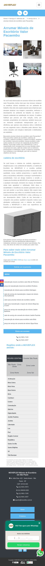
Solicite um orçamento (22, 267)
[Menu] (39, 4)
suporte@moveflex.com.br (23, 500)
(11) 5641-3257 (23, 340)
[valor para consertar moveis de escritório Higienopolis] (12, 88)
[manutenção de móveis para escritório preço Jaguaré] (12, 69)
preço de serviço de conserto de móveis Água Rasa (21, 323)
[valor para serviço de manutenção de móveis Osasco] (12, 49)
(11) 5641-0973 (23, 487)
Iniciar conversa (23, 545)
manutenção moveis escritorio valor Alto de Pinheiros (21, 282)
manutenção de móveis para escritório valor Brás (20, 319)
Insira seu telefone (23, 534)
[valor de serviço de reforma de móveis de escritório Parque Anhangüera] (32, 49)
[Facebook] (25, 550)
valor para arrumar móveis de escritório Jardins (19, 300)
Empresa (22, 516)
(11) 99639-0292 (23, 490)
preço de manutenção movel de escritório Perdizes (20, 286)
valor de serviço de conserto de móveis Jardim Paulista (22, 315)
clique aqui (27, 260)
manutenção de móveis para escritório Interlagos (20, 290)
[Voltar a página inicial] (9, 4)
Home (22, 509)
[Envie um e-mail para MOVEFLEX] (25, 13)
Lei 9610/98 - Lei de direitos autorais (27, 465)
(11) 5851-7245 (16, 260)
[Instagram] (20, 550)
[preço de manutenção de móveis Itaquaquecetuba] (32, 69)
